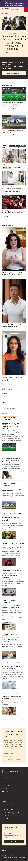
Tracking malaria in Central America (12, 165)
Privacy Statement (6, 807)
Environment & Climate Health (9, 108)
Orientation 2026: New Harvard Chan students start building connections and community (14, 42)
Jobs (3, 783)
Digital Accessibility (7, 804)
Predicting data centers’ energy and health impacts (12, 131)
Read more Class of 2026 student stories (17, 146)
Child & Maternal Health (8, 455)
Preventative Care (7, 191)
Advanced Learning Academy (12, 759)
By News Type (5, 393)
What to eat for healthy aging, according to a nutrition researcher (11, 518)
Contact (4, 794)
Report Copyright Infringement (9, 813)
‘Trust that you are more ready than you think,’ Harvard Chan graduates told (12, 212)
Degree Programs (8, 753)
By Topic (4, 399)
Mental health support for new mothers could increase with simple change (11, 460)
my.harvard (4, 786)
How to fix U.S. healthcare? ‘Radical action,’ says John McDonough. (10, 639)
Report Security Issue (7, 816)
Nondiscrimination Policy (8, 810)
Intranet (4, 789)
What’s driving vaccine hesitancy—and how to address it (11, 667)
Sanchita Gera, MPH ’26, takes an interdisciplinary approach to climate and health (13, 378)
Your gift (7, 3)
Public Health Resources (8, 780)
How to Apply (7, 756)
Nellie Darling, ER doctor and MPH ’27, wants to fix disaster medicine (12, 273)
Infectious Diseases (7, 167)
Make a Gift (5, 792)
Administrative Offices (7, 777)
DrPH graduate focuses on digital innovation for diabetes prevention (12, 188)
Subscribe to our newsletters (14, 73)
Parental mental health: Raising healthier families (11, 548)
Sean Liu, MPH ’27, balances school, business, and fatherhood (12, 325)
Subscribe (14, 841)
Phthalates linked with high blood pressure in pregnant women (12, 606)
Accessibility (5, 801)
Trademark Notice (6, 819)
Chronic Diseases (6, 570)
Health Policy (5, 634)
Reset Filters (5, 413)
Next (23, 719)
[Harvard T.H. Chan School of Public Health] (10, 771)
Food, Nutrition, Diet (7, 513)
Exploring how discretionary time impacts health (11, 697)
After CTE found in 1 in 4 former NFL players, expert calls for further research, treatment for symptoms (13, 104)
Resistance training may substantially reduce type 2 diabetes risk (10, 575)
